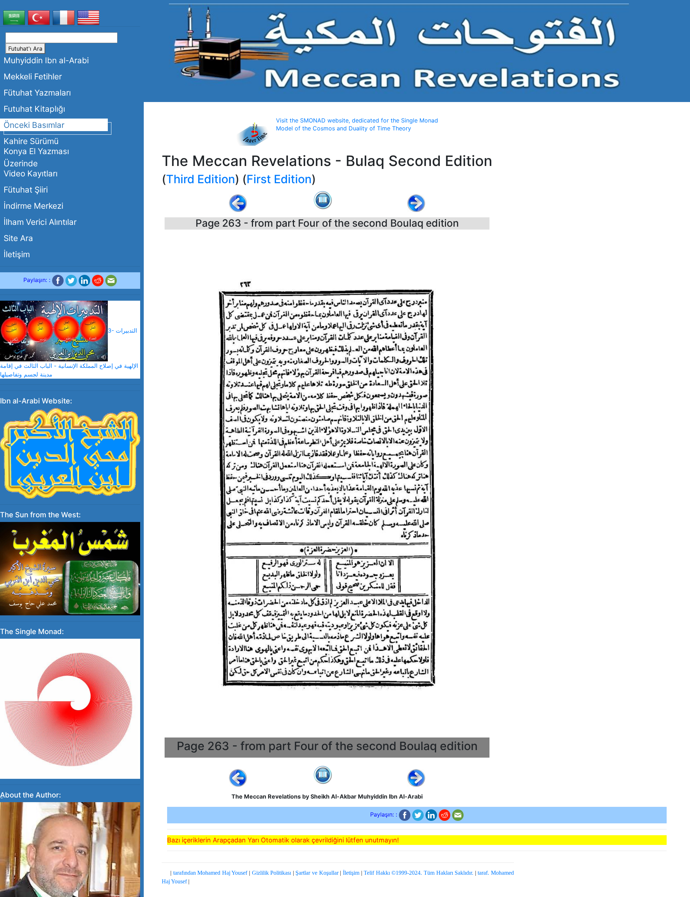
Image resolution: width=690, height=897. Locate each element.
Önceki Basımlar (34, 125)
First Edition (279, 179)
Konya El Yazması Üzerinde (36, 157)
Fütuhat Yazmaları (37, 92)
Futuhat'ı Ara (25, 48)
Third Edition (200, 179)
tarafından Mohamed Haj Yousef (210, 873)
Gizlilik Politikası (271, 873)
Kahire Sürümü (31, 141)
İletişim (17, 254)
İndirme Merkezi (33, 206)
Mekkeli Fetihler (33, 76)
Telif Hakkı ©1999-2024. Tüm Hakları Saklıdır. (418, 873)
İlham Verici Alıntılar (40, 222)
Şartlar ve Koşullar (316, 873)
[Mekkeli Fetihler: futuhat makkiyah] (399, 48)
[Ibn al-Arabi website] (70, 452)
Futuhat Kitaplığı (34, 109)
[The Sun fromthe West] (70, 568)
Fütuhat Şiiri (26, 189)
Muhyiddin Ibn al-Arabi (46, 60)
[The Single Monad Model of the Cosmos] (70, 708)
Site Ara (18, 238)
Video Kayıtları (31, 173)
